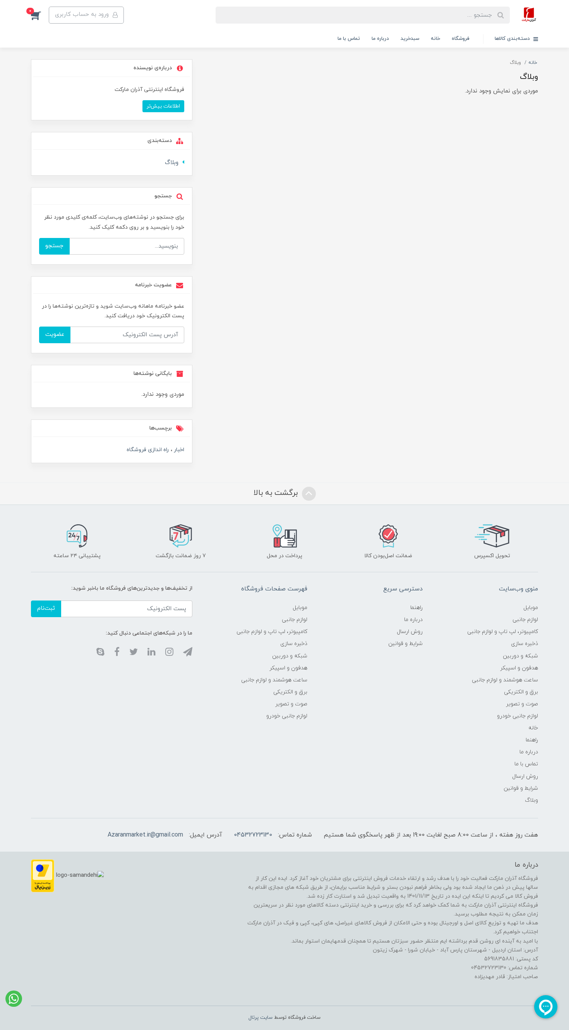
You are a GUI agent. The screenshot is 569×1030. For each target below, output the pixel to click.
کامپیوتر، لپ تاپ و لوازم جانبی (502, 631)
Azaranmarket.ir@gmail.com (145, 835)
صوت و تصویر (522, 704)
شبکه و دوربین (520, 656)
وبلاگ (171, 163)
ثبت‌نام (46, 608)
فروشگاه (461, 38)
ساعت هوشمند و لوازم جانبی (505, 680)
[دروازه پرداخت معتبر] (42, 875)
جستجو (54, 246)
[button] (40, 15)
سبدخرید (410, 38)
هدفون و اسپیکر (519, 668)
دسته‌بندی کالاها (513, 38)
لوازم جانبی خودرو (517, 716)
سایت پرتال (261, 1017)
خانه (435, 38)
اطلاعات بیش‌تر (163, 106)
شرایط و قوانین (521, 788)
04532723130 (253, 835)
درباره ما (380, 38)
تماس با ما (349, 38)
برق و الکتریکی (521, 692)
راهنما (532, 740)
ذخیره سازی (524, 643)
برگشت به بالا (277, 493)
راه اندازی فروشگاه (148, 449)
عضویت (54, 334)
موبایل (530, 607)
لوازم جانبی (525, 619)
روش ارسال (525, 776)
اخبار (178, 449)
